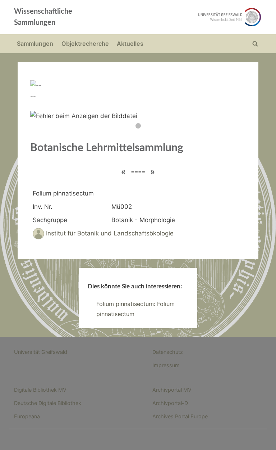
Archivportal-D (170, 403)
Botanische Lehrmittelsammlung (106, 148)
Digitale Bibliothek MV (40, 390)
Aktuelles (130, 43)
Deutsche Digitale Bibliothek (47, 403)
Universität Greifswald (40, 352)
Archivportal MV (172, 390)
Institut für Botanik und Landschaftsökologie (110, 233)
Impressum (166, 365)
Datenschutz (167, 352)
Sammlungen (35, 43)
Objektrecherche (85, 43)
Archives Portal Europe (180, 416)
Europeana (27, 416)
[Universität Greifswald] (187, 17)
